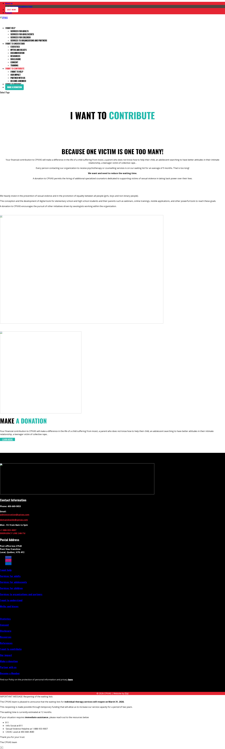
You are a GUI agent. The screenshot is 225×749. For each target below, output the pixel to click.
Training (14, 65)
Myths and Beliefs (18, 49)
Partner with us (17, 77)
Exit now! (11, 9)
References (6, 643)
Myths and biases (9, 606)
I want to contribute (11, 649)
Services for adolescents (22, 34)
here (70, 679)
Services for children (20, 37)
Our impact (15, 74)
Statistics (15, 46)
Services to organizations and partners (28, 40)
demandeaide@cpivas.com (14, 519)
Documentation (17, 53)
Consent (14, 62)
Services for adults (19, 31)
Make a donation (14, 87)
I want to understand (11, 600)
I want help (10, 28)
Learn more (7, 439)
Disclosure (15, 59)
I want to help (16, 71)
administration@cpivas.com (14, 514)
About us (9, 3)
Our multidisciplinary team (21, 6)
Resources (15, 56)
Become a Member (18, 81)
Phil (126, 693)
